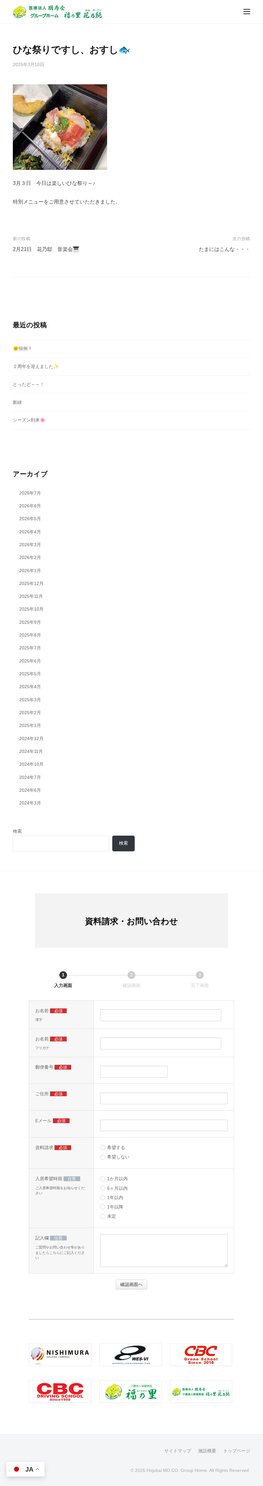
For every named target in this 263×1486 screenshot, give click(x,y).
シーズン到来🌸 (29, 419)
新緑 (17, 402)
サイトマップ (177, 1450)
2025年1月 (30, 725)
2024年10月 (31, 764)
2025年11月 (31, 596)
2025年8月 (30, 635)
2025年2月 (30, 712)
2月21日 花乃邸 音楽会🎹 (46, 249)
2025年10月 (31, 609)
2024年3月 (30, 803)
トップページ (236, 1450)
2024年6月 (30, 790)
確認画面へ (131, 1284)
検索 (17, 831)
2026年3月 (30, 544)
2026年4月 (30, 531)
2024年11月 (31, 751)
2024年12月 (31, 738)
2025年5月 (30, 673)
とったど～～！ (28, 384)
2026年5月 (30, 518)
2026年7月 (30, 493)
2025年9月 (30, 622)
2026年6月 (30, 505)
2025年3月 (30, 699)
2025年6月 (30, 661)
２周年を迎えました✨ (36, 366)
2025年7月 (30, 647)
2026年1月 (30, 570)
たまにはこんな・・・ (224, 249)
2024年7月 (30, 777)
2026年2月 (30, 557)
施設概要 (207, 1450)
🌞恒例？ (22, 348)
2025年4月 (30, 686)
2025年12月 (31, 583)
